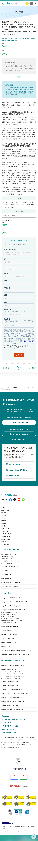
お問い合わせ (5, 541)
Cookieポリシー (25, 742)
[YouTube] (19, 499)
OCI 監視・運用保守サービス (9, 686)
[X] (14, 499)
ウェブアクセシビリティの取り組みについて (20, 744)
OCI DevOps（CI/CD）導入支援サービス (13, 701)
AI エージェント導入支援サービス (9, 612)
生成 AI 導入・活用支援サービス (13, 719)
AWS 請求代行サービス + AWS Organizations (12, 560)
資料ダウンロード (6, 536)
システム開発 (6, 722)
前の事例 (6, 368)
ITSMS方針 (33, 739)
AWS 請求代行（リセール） (9, 554)
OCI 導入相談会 (14, 476)
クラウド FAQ (5, 528)
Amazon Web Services (10, 549)
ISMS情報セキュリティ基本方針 (26, 737)
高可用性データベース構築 (9, 634)
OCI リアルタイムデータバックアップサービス (14, 694)
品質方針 (3, 742)
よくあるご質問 (5, 539)
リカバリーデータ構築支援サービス (11, 690)
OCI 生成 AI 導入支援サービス (10, 669)
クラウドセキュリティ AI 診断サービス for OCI (12, 676)
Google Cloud (6, 593)
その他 (4, 46)
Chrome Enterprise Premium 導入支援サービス (16, 650)
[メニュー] (35, 3)
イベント (4, 518)
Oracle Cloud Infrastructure (12, 660)
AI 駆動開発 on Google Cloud (10, 626)
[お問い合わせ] (27, 3)
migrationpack (6, 578)
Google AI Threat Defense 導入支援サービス (15, 654)
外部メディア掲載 (6, 533)
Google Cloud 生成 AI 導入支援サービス (13, 610)
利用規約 (3, 747)
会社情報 (4, 520)
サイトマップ (5, 544)
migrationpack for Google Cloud (11, 606)
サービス (4, 507)
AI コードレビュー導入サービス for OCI (11, 671)
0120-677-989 (20, 434)
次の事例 (32, 368)
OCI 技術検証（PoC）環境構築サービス (12, 709)
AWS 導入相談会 (14, 464)
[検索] (31, 3)
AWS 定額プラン (6, 571)
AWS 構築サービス (6, 574)
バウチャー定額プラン (6, 563)
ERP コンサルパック (9, 732)
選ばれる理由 (5, 510)
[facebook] (10, 499)
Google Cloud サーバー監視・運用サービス (14, 602)
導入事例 (15, 388)
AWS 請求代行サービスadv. (8, 558)
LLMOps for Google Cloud (8, 616)
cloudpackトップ (7, 388)
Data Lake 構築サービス (8, 642)
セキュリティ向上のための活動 (9, 737)
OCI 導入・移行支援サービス (9, 682)
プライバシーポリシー (13, 742)
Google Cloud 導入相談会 (18, 470)
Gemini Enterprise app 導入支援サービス (11, 620)
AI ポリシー (4, 744)
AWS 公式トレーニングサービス (10, 586)
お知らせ (4, 515)
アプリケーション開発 (7, 638)
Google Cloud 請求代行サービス (11, 598)
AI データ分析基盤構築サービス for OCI (11, 678)
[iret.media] (23, 499)
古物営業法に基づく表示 (14, 747)
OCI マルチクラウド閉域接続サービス (12, 698)
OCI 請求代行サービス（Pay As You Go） (13, 665)
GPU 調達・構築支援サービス (8, 622)
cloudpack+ (6, 716)
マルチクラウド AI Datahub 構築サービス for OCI (13, 673)
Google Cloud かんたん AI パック (9, 614)
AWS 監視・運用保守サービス (10, 567)
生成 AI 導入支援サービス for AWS (11, 582)
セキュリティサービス (9, 729)
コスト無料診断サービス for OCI (10, 705)
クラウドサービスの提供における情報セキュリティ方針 (15, 739)
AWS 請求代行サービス (7, 556)
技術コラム (4, 531)
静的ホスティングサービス (9, 646)
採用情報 (4, 523)
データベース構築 (6, 630)
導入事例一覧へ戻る (19, 368)
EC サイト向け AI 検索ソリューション (10, 618)
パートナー (4, 526)
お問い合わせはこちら (20, 422)
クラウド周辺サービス (9, 726)
